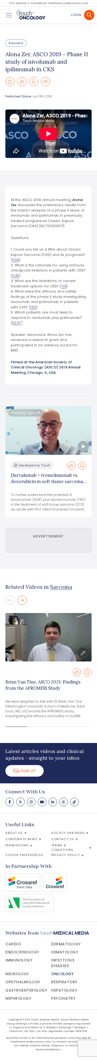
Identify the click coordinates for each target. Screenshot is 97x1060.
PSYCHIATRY (63, 998)
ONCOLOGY (62, 974)
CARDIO (13, 944)
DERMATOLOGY (66, 944)
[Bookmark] (33, 81)
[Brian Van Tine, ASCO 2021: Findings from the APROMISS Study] (48, 637)
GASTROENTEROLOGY (26, 990)
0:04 (15, 259)
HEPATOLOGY (64, 990)
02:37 (16, 322)
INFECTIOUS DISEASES (62, 963)
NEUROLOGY (17, 974)
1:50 (33, 307)
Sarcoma (16, 43)
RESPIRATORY (64, 982)
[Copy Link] (45, 81)
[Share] (10, 81)
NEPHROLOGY (18, 998)
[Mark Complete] (21, 81)
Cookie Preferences (24, 855)
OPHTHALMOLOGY (22, 982)
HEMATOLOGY (64, 952)
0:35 (15, 275)
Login (76, 15)
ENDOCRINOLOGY (22, 952)
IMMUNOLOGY (18, 960)
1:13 (63, 286)
